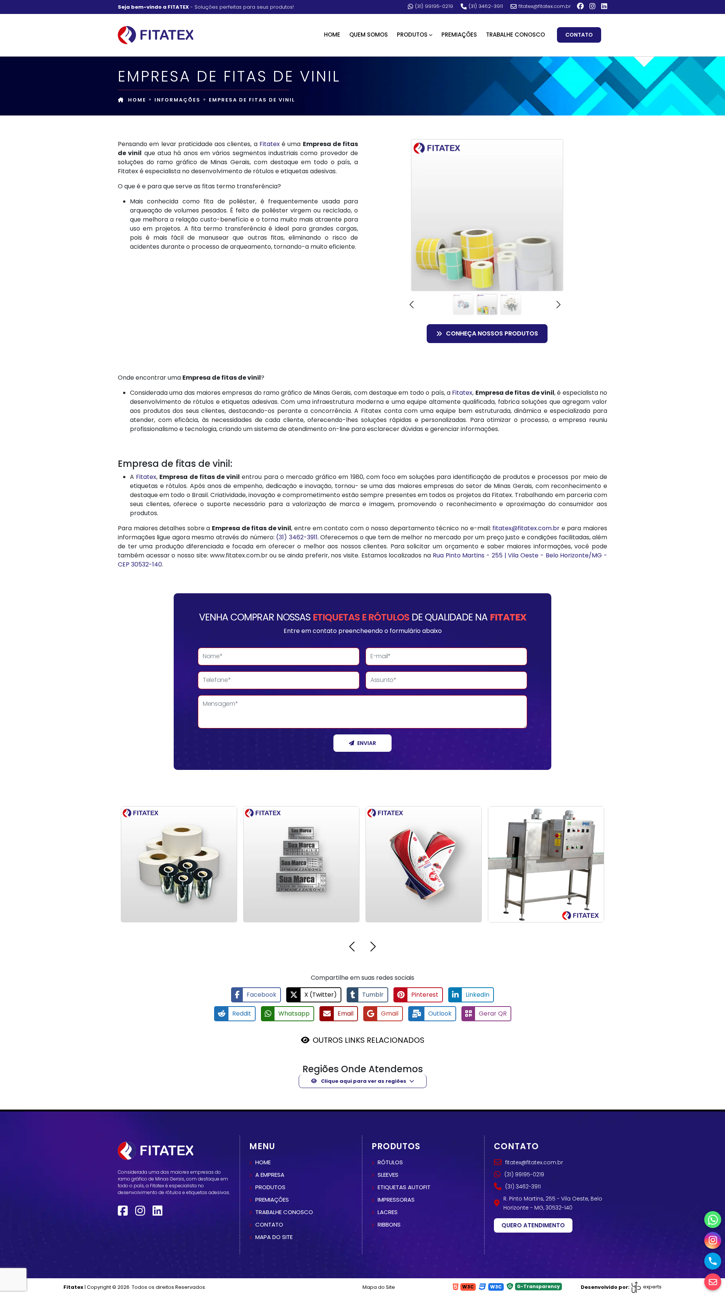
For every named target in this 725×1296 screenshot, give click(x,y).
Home (332, 34)
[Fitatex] (155, 34)
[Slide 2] (487, 304)
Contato (579, 34)
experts (652, 1286)
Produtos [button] (412, 34)
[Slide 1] (464, 304)
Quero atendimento (533, 1225)
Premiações (459, 34)
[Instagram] (592, 6)
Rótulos (390, 1162)
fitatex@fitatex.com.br (544, 6)
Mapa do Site (378, 1287)
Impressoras (396, 1200)
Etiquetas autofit (404, 1187)
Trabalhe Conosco (515, 34)
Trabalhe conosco (284, 1212)
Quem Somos (368, 34)
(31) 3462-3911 (486, 6)
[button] (413, 304)
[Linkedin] (604, 6)
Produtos (270, 1187)
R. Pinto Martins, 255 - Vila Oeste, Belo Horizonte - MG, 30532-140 (552, 1203)
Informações (177, 99)
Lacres (388, 1212)
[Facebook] (580, 6)
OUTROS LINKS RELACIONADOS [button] (368, 1040)
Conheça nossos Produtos (492, 333)
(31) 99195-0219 (434, 6)
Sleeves (388, 1175)
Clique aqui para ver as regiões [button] (363, 1081)
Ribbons (389, 1224)
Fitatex (269, 144)
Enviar (366, 743)
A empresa (269, 1175)
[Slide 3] (511, 304)
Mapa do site (274, 1237)
